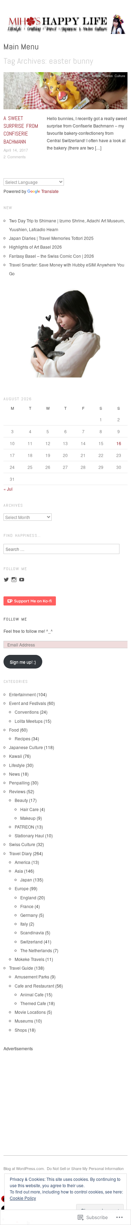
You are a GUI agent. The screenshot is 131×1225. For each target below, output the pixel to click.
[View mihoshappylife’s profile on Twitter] (6, 579)
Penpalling (19, 782)
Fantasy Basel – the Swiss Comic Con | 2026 (51, 256)
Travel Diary (20, 853)
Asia (19, 871)
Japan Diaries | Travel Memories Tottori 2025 (51, 238)
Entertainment (22, 694)
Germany (29, 915)
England (28, 897)
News (14, 774)
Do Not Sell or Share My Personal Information (85, 1168)
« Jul (8, 489)
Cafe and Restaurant (34, 986)
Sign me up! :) (23, 662)
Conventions (27, 712)
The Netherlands (36, 950)
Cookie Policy (23, 1198)
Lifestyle (17, 765)
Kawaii (96, 75)
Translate (50, 191)
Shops (21, 1030)
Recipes (22, 738)
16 (118, 443)
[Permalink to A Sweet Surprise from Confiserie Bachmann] (65, 92)
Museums (24, 1021)
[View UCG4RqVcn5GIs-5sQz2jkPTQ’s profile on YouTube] (21, 579)
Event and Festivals (27, 703)
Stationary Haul (29, 835)
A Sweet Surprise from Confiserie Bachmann (20, 130)
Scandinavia (32, 932)
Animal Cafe (32, 994)
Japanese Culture (26, 747)
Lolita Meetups (29, 721)
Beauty (21, 800)
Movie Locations (30, 1012)
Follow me (15, 619)
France (27, 906)
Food (85, 75)
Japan (26, 880)
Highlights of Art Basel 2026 (35, 247)
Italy (24, 924)
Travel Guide (21, 968)
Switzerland (31, 941)
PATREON (24, 827)
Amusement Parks (32, 977)
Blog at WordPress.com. (24, 1168)
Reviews (17, 791)
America (22, 862)
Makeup (28, 818)
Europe (22, 888)
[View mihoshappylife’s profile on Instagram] (14, 579)
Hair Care (29, 809)
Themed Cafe (33, 1003)
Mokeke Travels (29, 959)
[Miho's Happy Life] (65, 26)
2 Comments (14, 156)
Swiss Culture (114, 75)
